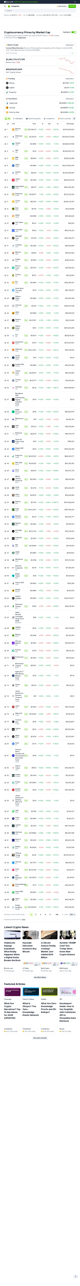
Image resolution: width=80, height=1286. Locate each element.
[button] (40, 977)
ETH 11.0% (54, 15)
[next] (62, 914)
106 (57, 914)
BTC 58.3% (47, 15)
